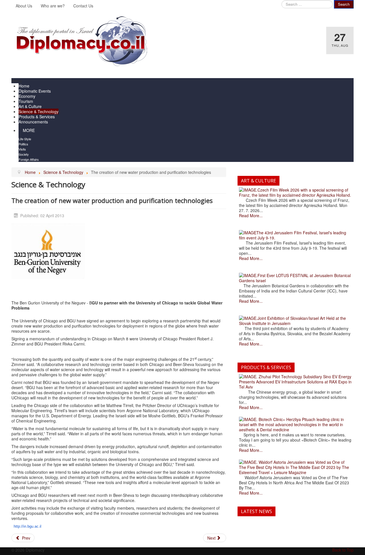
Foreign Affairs (29, 159)
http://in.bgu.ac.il (27, 526)
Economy (27, 96)
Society (24, 154)
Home (24, 86)
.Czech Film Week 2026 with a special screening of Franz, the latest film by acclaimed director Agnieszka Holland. (295, 192)
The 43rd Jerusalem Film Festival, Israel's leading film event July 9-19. (292, 235)
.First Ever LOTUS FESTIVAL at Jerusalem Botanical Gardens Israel (295, 278)
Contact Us (83, 6)
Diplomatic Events (35, 91)
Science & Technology (38, 111)
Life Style (25, 139)
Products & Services (37, 116)
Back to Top (343, 550)
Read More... (251, 215)
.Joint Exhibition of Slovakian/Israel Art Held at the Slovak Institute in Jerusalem (292, 320)
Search (344, 4)
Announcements (33, 122)
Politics (23, 144)
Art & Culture (30, 106)
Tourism (26, 101)
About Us (24, 6)
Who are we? (53, 6)
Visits (22, 149)
